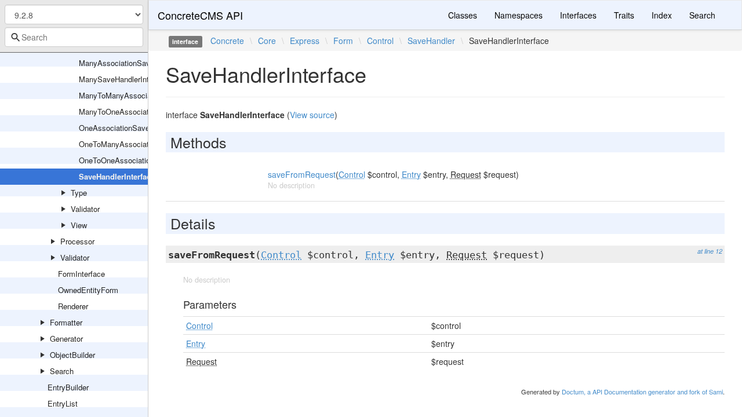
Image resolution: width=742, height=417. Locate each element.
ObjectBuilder (72, 354)
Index (662, 15)
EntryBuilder (68, 387)
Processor (77, 241)
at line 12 (709, 251)
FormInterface (81, 273)
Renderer (73, 306)
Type (79, 192)
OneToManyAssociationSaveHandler (140, 143)
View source (312, 114)
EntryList (63, 403)
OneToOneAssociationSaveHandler (138, 160)
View (79, 225)
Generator (66, 338)
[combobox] (74, 37)
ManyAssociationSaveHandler (129, 62)
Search (62, 370)
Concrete (227, 40)
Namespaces (518, 15)
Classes (462, 15)
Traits (624, 15)
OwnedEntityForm (88, 289)
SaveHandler (431, 40)
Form (343, 40)
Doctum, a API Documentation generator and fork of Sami (642, 391)
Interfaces (578, 15)
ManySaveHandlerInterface (124, 79)
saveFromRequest (302, 174)
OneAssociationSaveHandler (127, 127)
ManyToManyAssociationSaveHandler (142, 95)
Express (304, 40)
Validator (85, 208)
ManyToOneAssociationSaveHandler (140, 111)
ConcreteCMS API (200, 15)
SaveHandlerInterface (117, 176)
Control (380, 40)
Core (267, 40)
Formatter (66, 322)
